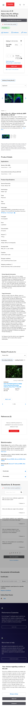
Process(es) (6, 476)
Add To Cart (14, 66)
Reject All (14, 698)
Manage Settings (14, 694)
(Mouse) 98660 (18, 463)
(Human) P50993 (10, 459)
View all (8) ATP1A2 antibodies (14, 20)
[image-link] (14, 98)
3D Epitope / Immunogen (7, 212)
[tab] (14, 471)
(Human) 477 (12, 463)
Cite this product (14, 431)
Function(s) (6, 471)
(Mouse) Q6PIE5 (19, 459)
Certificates (16, 32)
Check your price (10, 61)
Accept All (14, 703)
